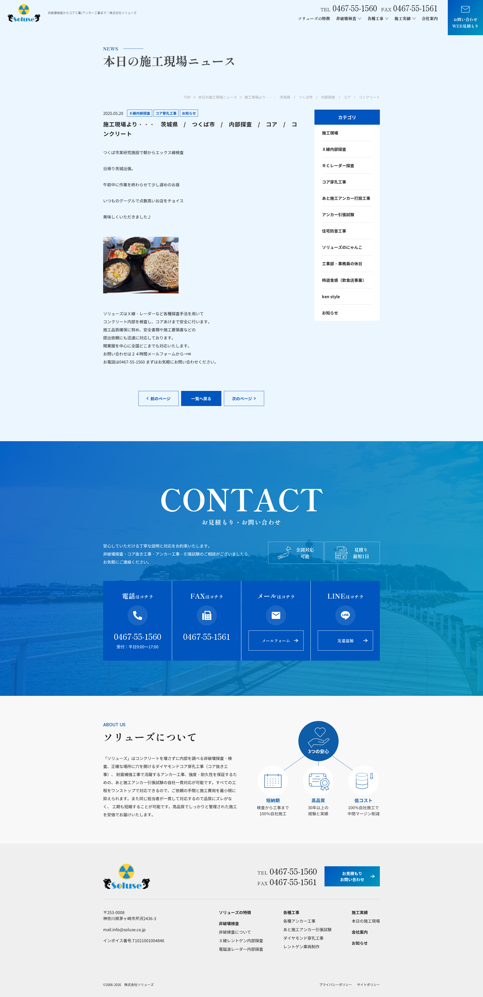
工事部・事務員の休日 (342, 263)
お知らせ (330, 313)
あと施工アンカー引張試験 (307, 929)
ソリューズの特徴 (314, 18)
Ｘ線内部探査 (334, 149)
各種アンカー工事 (299, 921)
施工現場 (330, 133)
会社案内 (430, 18)
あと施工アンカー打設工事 (346, 198)
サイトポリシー (368, 984)
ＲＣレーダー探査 (338, 165)
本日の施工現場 (366, 921)
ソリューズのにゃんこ (342, 247)
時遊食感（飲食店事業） (344, 280)
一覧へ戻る (201, 398)
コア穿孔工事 (334, 182)
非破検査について (235, 932)
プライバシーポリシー (335, 984)
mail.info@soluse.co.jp (124, 929)
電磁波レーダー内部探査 (241, 949)
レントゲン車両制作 (301, 946)
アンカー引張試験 (338, 214)
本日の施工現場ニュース (217, 97)
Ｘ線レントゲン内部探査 (241, 940)
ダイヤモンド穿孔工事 (303, 938)
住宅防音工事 (334, 231)
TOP (187, 97)
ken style (331, 296)
